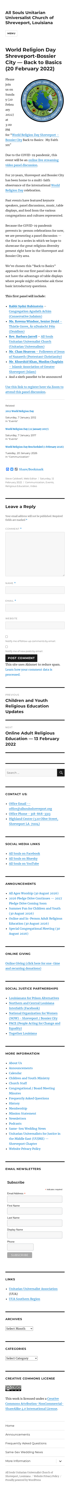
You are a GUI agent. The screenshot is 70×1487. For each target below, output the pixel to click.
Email (10, 600)
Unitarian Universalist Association (33, 1289)
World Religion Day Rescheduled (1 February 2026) (34, 446)
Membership (18, 1108)
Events (49, 482)
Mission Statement (22, 1113)
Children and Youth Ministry (29, 1078)
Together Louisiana (23, 1033)
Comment (13, 528)
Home (9, 1425)
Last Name (13, 1217)
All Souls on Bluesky (23, 858)
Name (10, 583)
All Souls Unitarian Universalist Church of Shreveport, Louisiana (29, 17)
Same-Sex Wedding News (27, 1128)
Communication (35, 482)
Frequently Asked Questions (29, 1098)
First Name (13, 1205)
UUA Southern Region (24, 1299)
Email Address (16, 1193)
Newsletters (17, 1118)
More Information (18, 1461)
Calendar (15, 1073)
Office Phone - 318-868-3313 (29, 814)
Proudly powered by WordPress (23, 1480)
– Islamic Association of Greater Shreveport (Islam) (36, 367)
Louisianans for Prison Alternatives (34, 998)
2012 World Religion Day (19, 411)
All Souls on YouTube (24, 863)
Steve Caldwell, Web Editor (21, 478)
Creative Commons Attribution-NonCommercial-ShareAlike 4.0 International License (34, 1403)
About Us (15, 1063)
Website (11, 618)
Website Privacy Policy (25, 1149)
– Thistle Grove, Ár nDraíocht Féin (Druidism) (35, 326)
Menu (11, 33)
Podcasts (15, 1123)
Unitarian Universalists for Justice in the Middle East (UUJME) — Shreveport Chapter (34, 1138)
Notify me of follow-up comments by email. (30, 641)
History (14, 1103)
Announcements (21, 1068)
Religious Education (17, 486)
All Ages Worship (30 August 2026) (34, 893)
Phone (11, 1241)
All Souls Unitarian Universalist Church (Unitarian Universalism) (31, 341)
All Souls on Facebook (24, 853)
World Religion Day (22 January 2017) (27, 429)
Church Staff (18, 1083)
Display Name (15, 1229)
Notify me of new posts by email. (24, 651)
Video (33, 486)
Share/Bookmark (31, 469)
